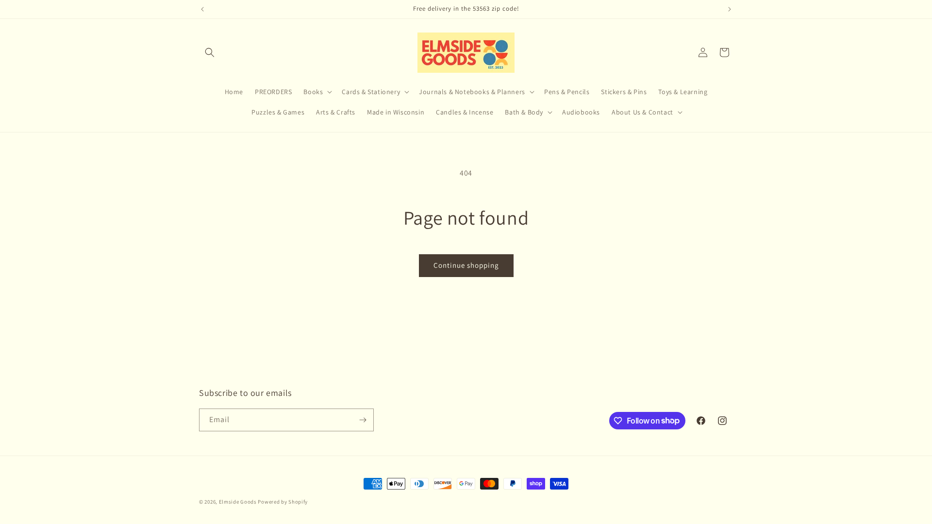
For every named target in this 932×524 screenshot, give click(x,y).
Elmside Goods (238, 501)
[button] (209, 52)
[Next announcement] (729, 9)
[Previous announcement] (202, 9)
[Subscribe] (362, 420)
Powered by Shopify (283, 501)
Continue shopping (466, 265)
